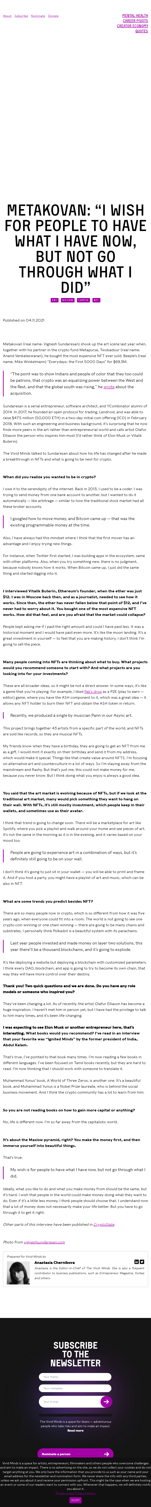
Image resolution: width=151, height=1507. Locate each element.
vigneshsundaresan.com (44, 1242)
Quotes (141, 31)
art (54, 300)
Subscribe (21, 16)
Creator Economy (132, 26)
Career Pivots (135, 21)
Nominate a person (56, 1454)
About (7, 16)
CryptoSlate (103, 1224)
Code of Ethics (85, 1493)
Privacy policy (65, 1493)
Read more (75, 1430)
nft (96, 300)
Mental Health (135, 15)
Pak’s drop (93, 691)
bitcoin (67, 300)
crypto (83, 300)
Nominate (38, 16)
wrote (109, 386)
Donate (53, 16)
